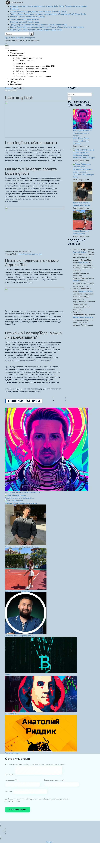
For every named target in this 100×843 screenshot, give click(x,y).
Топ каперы (20, 63)
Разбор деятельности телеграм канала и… (23, 492)
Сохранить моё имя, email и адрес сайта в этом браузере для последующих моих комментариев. (39, 800)
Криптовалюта (16, 84)
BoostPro (76, 280)
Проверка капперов (18, 55)
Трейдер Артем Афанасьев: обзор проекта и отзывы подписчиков (38, 24)
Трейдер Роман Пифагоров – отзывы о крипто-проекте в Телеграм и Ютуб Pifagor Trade (48, 14)
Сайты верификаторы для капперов (30, 71)
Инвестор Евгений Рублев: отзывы (24, 21)
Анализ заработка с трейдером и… (20, 497)
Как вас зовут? (11, 780)
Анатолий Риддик (12, 752)
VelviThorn (83, 262)
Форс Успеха (10, 713)
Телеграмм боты (17, 79)
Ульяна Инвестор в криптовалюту (24, 19)
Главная (13, 50)
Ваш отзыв (9, 774)
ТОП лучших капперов (25, 60)
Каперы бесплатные (24, 73)
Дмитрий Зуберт (80, 252)
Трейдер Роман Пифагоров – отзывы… (22, 503)
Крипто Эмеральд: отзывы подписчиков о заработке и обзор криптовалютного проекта (47, 27)
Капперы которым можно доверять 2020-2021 (35, 65)
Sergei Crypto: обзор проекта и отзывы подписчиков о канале (36, 29)
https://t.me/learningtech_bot (30, 254)
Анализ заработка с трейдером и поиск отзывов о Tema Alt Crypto (38, 11)
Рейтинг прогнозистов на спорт (28, 58)
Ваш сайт (8, 792)
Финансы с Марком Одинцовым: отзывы (27, 16)
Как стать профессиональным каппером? (33, 76)
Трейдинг (14, 81)
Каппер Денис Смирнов (83, 317)
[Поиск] (32, 34)
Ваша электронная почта (54, 780)
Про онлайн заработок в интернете (20, 37)
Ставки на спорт (17, 52)
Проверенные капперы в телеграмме (31, 68)
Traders (8, 674)
